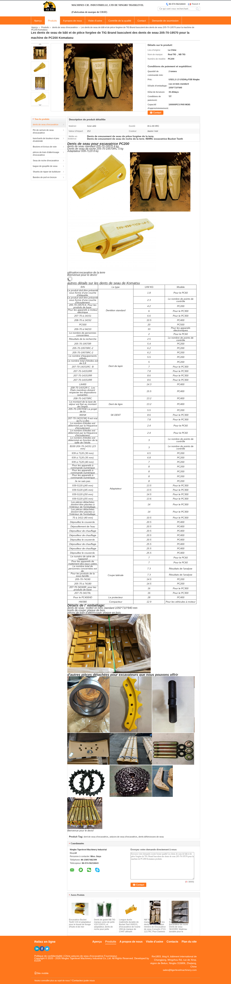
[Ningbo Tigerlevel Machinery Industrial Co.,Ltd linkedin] (36, 948)
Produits (52, 20)
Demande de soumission (165, 20)
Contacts (172, 941)
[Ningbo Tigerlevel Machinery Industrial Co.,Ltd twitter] (47, 948)
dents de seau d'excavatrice (65, 27)
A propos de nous (72, 20)
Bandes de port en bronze (45, 177)
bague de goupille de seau (45, 166)
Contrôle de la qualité (119, 20)
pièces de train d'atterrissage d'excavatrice (46, 153)
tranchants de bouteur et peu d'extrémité (46, 139)
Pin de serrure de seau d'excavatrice (43, 131)
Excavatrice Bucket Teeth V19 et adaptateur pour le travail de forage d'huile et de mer (80, 923)
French (195, 4)
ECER (37, 960)
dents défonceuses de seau (151, 837)
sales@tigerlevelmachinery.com (180, 970)
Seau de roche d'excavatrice (46, 160)
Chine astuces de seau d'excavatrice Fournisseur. (91, 956)
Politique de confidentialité (48, 956)
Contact (141, 20)
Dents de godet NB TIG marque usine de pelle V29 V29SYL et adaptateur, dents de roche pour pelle (104, 924)
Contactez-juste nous (83, 980)
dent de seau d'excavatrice (96, 837)
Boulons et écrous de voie (45, 147)
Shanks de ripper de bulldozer (47, 172)
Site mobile (43, 973)
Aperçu (38, 20)
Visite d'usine (95, 20)
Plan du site (189, 941)
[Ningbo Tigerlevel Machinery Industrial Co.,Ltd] (49, 6)
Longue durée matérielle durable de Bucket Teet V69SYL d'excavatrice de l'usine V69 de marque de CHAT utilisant (129, 926)
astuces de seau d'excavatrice (123, 837)
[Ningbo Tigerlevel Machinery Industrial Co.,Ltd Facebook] (41, 948)
